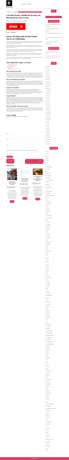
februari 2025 (48, 106)
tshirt (47, 401)
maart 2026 (48, 77)
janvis (47, 264)
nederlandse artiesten (49, 330)
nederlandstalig (48, 339)
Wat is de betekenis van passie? (13, 65)
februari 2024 (48, 132)
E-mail (7, 139)
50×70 (47, 155)
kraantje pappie (48, 304)
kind (47, 288)
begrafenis (47, 184)
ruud (47, 377)
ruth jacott (47, 375)
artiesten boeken (48, 175)
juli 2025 (47, 95)
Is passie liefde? (10, 67)
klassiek (47, 297)
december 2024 (48, 110)
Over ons (23, 4)
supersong (47, 390)
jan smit (47, 257)
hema (47, 246)
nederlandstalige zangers (49, 344)
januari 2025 (48, 108)
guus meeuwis (48, 244)
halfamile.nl (9, 7)
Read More (12, 202)
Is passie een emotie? (11, 66)
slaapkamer (48, 386)
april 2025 (47, 101)
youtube (47, 430)
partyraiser (48, 350)
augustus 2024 (48, 119)
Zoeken (54, 11)
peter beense (48, 357)
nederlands (48, 328)
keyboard (47, 286)
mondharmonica (48, 324)
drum (47, 213)
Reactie (7, 118)
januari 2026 (48, 81)
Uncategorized (13, 32)
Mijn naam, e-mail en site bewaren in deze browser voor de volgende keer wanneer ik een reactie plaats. (22, 150)
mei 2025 (47, 99)
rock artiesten (48, 370)
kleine (47, 299)
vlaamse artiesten (48, 421)
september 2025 (48, 90)
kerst (47, 279)
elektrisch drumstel (49, 215)
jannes (47, 262)
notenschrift (48, 348)
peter (47, 355)
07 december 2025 (23, 183)
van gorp (47, 412)
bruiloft (47, 197)
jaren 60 (47, 266)
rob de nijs (48, 366)
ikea (47, 253)
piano (47, 359)
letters (47, 308)
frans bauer (48, 233)
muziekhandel (48, 326)
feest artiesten (48, 224)
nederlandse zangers (49, 337)
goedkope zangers (49, 242)
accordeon (47, 164)
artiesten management (49, 180)
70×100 (47, 160)
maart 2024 (48, 130)
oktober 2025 (48, 88)
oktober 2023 (48, 141)
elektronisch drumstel (49, 217)
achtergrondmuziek (49, 166)
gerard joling (48, 237)
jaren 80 (47, 268)
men (47, 319)
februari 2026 (48, 79)
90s (46, 162)
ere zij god (48, 222)
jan (46, 255)
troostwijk (47, 399)
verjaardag (47, 417)
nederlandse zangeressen (49, 335)
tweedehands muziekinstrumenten (51, 408)
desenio (47, 206)
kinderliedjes (48, 293)
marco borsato (48, 317)
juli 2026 (47, 68)
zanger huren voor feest (49, 439)
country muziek (48, 202)
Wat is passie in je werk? (12, 64)
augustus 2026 (48, 66)
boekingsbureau (48, 193)
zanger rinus (48, 441)
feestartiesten (48, 226)
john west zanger (48, 277)
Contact (29, 4)
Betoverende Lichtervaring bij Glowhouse (12, 183)
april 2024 (47, 128)
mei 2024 (47, 126)
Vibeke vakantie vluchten (50, 55)
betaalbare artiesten (49, 191)
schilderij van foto (49, 379)
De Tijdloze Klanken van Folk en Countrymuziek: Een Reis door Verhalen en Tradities (53, 52)
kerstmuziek (48, 284)
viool (47, 419)
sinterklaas (47, 381)
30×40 (47, 153)
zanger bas (47, 437)
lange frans (48, 306)
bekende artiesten (48, 186)
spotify (47, 388)
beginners (47, 182)
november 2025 (48, 86)
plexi (47, 361)
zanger (47, 432)
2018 (47, 151)
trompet (47, 397)
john (47, 273)
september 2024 (48, 117)
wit (46, 426)
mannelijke (48, 315)
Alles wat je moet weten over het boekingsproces (25, 179)
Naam (7, 133)
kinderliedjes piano (49, 295)
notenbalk (47, 346)
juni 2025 (47, 97)
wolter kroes (48, 428)
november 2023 (48, 139)
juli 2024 (47, 121)
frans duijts (48, 235)
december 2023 (48, 137)
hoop (47, 248)
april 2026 (47, 75)
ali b (47, 171)
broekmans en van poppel (50, 195)
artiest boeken (48, 173)
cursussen (47, 204)
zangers (47, 448)
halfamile (8, 187)
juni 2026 (47, 70)
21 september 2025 (11, 186)
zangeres (47, 443)
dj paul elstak (48, 211)
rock (47, 368)
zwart (47, 450)
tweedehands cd (48, 406)
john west (47, 275)
